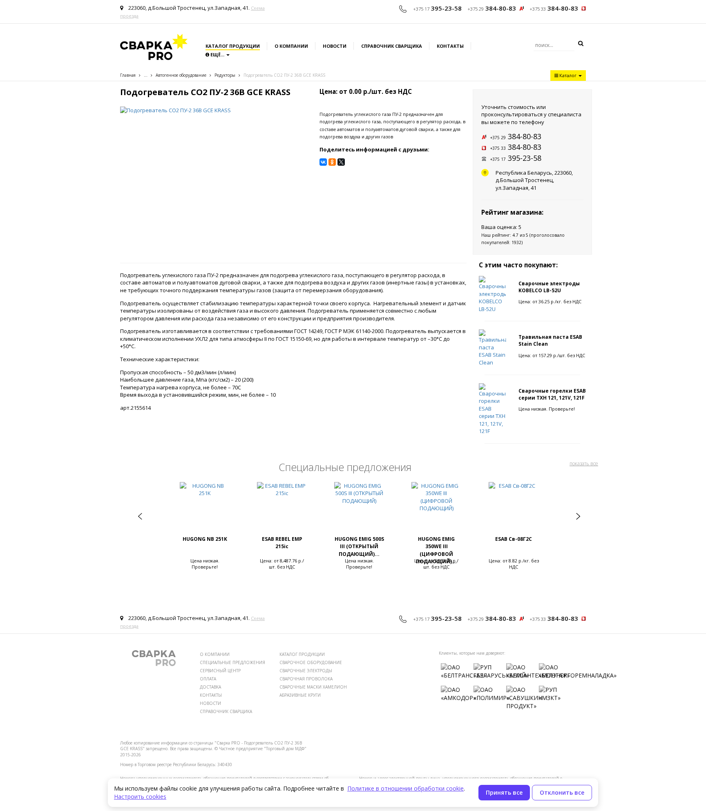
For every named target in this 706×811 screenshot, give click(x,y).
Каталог (568, 75)
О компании (291, 46)
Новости (334, 46)
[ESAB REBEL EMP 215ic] (282, 508)
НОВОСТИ (210, 703)
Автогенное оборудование (181, 75)
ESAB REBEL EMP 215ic (282, 542)
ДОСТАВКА (210, 687)
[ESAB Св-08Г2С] (514, 508)
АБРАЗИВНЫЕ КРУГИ (300, 695)
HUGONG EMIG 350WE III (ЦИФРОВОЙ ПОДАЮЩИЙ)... (436, 550)
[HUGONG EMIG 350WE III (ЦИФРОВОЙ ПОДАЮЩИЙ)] (436, 508)
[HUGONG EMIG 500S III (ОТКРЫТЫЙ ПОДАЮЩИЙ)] (359, 508)
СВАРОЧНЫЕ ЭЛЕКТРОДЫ (305, 670)
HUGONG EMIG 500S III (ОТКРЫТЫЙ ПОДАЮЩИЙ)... (359, 546)
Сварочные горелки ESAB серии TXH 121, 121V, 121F (552, 394)
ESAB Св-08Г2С (513, 538)
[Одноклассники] (332, 162)
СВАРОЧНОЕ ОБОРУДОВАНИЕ (310, 662)
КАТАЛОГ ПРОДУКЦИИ (302, 654)
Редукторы (224, 75)
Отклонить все (562, 792)
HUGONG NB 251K (205, 538)
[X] (341, 162)
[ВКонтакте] (323, 162)
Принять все (504, 792)
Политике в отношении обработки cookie (405, 788)
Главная (128, 75)
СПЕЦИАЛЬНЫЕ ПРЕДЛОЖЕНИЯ (232, 662)
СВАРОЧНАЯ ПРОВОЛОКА (306, 679)
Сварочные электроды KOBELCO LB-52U (549, 287)
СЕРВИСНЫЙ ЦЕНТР (220, 670)
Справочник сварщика (391, 46)
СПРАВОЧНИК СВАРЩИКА (226, 711)
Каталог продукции (233, 46)
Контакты (450, 46)
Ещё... (217, 54)
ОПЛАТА (208, 679)
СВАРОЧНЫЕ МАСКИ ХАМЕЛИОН (313, 687)
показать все (584, 463)
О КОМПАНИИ (215, 654)
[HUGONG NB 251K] (205, 508)
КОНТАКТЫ (211, 695)
